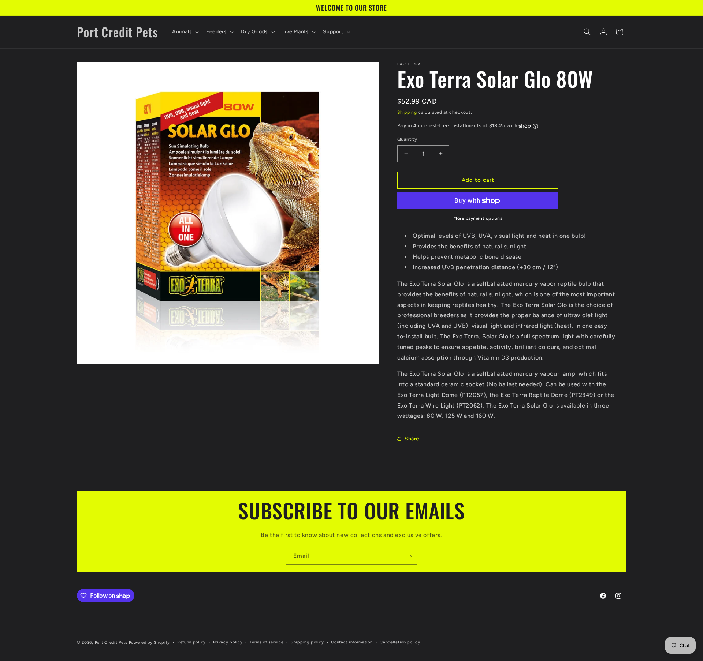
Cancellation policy (400, 642)
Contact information (351, 642)
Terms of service (266, 642)
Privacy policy (228, 642)
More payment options (477, 218)
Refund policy (191, 642)
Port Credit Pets (111, 642)
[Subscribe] (409, 556)
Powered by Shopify (149, 642)
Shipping (407, 112)
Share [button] (412, 439)
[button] (185, 32)
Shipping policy (307, 642)
